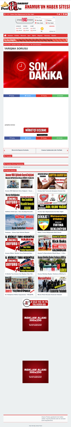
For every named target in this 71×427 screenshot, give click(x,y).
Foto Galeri (50, 23)
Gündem (10, 35)
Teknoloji (47, 35)
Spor (29, 35)
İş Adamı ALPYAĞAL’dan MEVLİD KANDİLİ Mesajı (34, 40)
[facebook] (57, 14)
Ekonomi (23, 35)
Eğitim (34, 35)
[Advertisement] (36, 91)
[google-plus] (61, 14)
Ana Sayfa (39, 20)
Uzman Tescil (39, 425)
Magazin (40, 35)
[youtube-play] (66, 14)
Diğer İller (52, 31)
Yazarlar (53, 35)
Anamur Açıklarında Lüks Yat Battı (51, 150)
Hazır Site (31, 425)
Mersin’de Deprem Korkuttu (20, 150)
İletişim (49, 20)
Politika (17, 35)
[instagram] (63, 14)
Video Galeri (39, 23)
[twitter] (59, 14)
